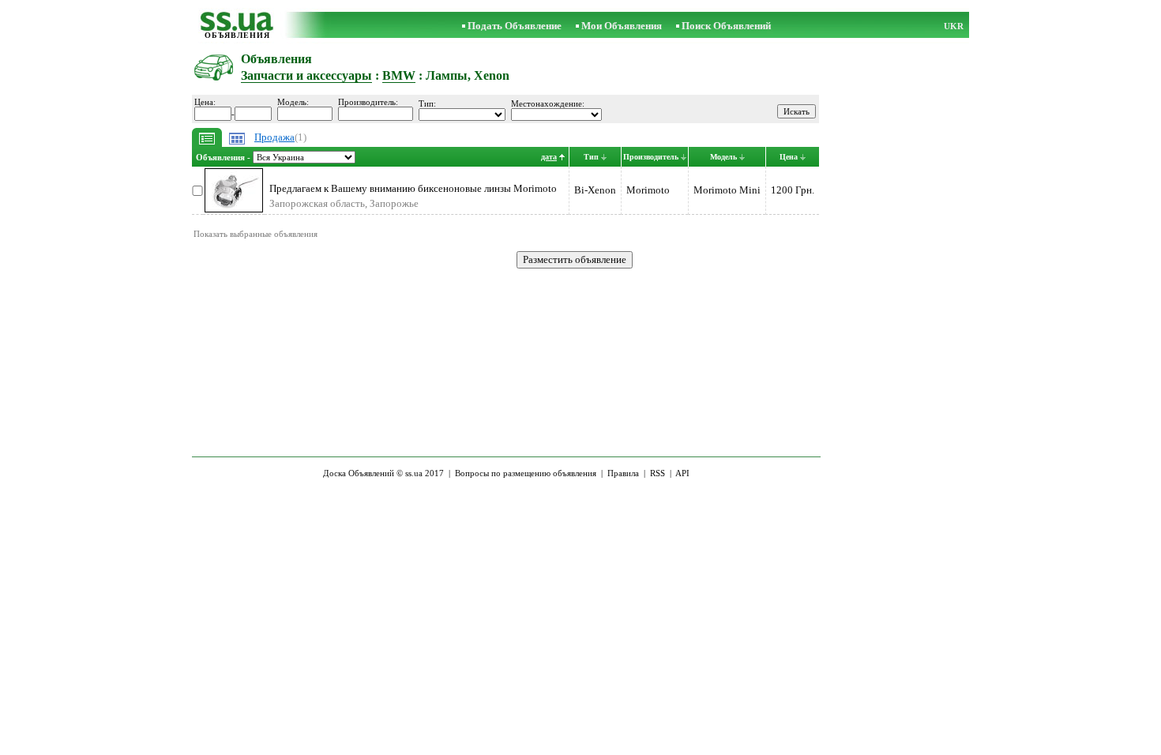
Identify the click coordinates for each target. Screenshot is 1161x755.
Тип (591, 156)
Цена (789, 156)
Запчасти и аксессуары (306, 75)
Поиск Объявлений (726, 26)
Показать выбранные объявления (255, 234)
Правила (623, 473)
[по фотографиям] (237, 143)
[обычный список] (207, 143)
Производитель (650, 156)
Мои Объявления (621, 26)
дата (549, 156)
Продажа (274, 137)
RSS (657, 473)
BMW (398, 75)
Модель (723, 156)
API (682, 473)
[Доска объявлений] (237, 27)
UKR (954, 26)
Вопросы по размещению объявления (525, 473)
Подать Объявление (515, 26)
